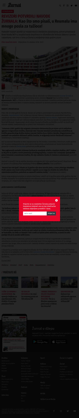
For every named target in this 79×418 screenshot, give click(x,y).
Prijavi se (51, 213)
